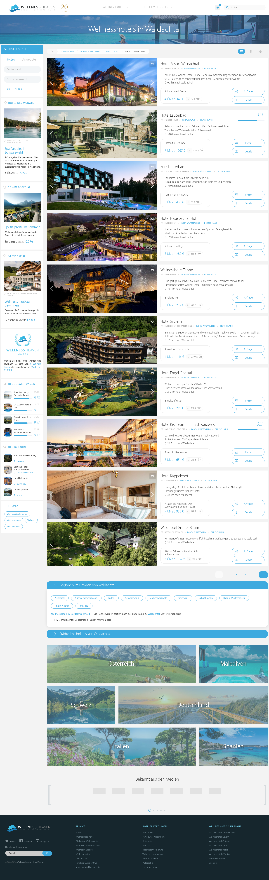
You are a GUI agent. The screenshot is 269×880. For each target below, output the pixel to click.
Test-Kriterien (148, 832)
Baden (111, 598)
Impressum (81, 867)
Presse (78, 832)
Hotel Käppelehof (174, 476)
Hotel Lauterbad (173, 115)
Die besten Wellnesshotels (87, 841)
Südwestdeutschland (86, 598)
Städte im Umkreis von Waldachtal (85, 634)
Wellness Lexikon (83, 854)
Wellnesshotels (114, 7)
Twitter (12, 841)
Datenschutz (94, 867)
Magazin (146, 845)
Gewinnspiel (81, 858)
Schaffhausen (206, 598)
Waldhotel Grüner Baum (179, 527)
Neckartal (60, 598)
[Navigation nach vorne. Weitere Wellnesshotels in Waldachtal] (263, 574)
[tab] (157, 585)
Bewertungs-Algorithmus (153, 837)
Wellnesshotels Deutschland (222, 832)
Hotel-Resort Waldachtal (179, 64)
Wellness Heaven (150, 858)
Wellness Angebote (84, 849)
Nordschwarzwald (17, 79)
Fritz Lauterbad (172, 167)
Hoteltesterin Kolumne (152, 849)
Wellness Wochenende (17, 514)
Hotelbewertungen (156, 7)
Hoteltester (147, 841)
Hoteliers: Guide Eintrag (86, 863)
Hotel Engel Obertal (176, 373)
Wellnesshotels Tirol (218, 845)
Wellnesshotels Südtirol (219, 854)
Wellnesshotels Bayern (219, 837)
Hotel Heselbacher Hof (178, 218)
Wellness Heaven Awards (153, 854)
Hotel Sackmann (173, 321)
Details (248, 100)
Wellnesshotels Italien (219, 849)
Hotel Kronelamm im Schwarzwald (187, 424)
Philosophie (147, 863)
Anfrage (248, 91)
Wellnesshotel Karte (85, 837)
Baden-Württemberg (190, 69)
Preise (248, 143)
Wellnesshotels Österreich (220, 841)
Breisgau (84, 606)
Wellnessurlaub (14, 520)
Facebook (27, 841)
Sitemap (213, 863)
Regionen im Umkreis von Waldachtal (87, 585)
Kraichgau (183, 598)
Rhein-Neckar (62, 606)
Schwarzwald (189, 120)
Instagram (44, 841)
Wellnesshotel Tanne (176, 270)
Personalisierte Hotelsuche (87, 845)
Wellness (31, 520)
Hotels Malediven (217, 858)
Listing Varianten (150, 867)
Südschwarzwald (158, 598)
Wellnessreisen (13, 526)
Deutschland (210, 69)
